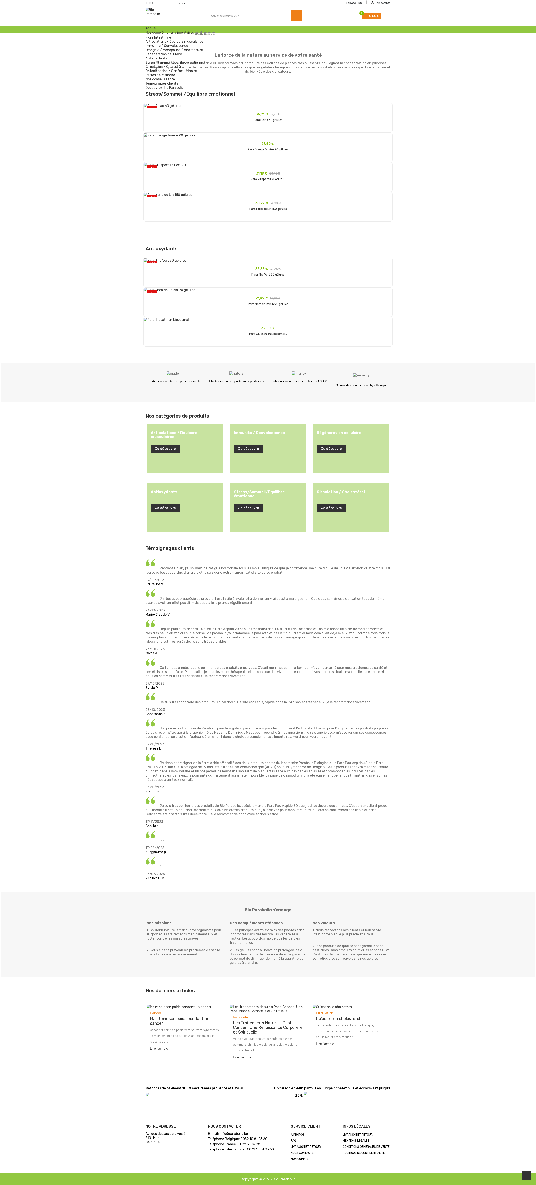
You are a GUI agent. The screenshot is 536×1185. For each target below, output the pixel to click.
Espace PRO (354, 2)
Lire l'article (159, 1048)
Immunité (240, 1017)
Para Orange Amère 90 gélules (268, 149)
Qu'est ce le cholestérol (338, 1018)
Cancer (155, 1013)
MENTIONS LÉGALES (356, 1141)
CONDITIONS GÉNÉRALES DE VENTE (366, 1147)
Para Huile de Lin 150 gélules (268, 209)
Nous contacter (303, 1153)
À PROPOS (298, 1134)
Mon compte (300, 1159)
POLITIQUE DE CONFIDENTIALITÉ (364, 1153)
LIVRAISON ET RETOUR (306, 1147)
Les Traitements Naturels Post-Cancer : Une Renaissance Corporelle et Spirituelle (268, 1027)
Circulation (324, 1013)
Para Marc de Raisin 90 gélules (268, 304)
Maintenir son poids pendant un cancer (179, 1021)
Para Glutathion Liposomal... (268, 334)
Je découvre (165, 449)
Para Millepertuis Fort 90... (268, 179)
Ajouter (268, 133)
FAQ (293, 1141)
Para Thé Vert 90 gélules (268, 274)
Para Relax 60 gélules (268, 120)
